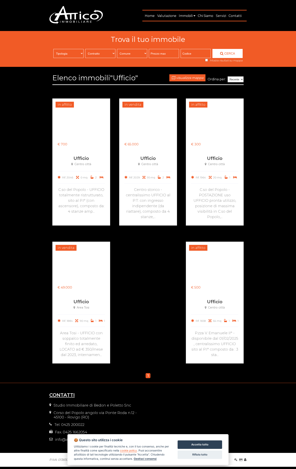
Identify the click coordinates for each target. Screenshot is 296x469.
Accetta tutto (199, 444)
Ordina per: (217, 79)
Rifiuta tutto (199, 454)
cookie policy (128, 450)
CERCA (229, 53)
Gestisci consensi (145, 458)
